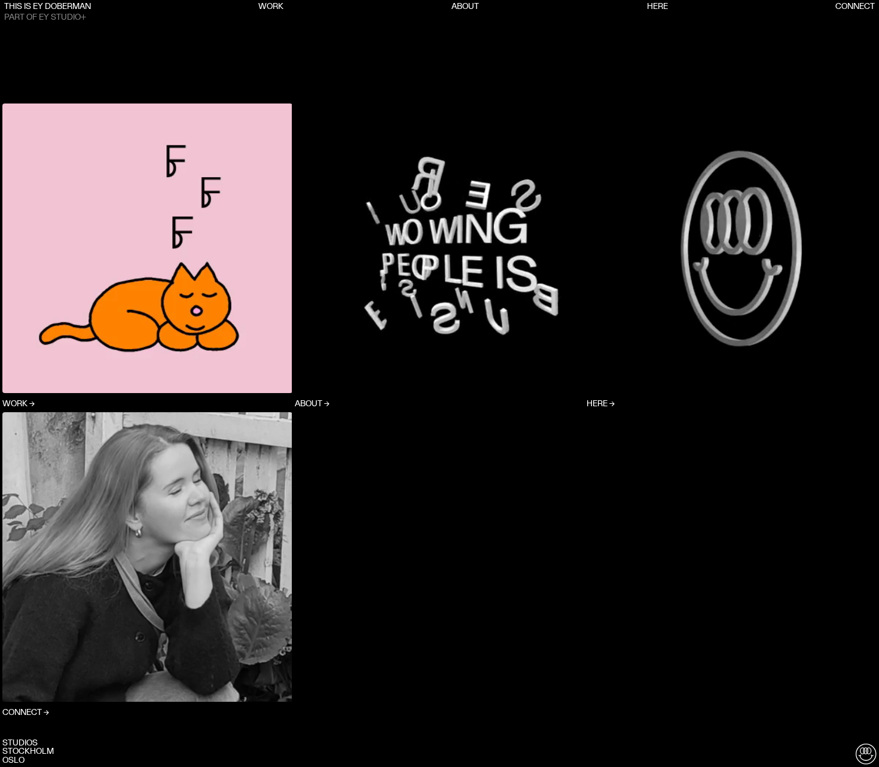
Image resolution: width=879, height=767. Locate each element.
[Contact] (866, 754)
